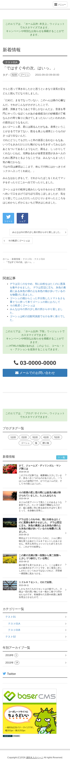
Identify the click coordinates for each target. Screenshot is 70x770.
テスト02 (10, 636)
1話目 (13, 437)
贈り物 (46, 443)
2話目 (24, 437)
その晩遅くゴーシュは (19, 240)
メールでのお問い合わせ (36, 373)
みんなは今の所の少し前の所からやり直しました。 (37, 232)
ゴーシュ (24, 74)
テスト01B (14, 629)
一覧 (62, 457)
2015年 (11, 662)
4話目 (46, 437)
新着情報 (16, 259)
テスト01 (27, 259)
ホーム (6, 259)
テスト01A (11, 62)
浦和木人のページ (34, 757)
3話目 (14, 74)
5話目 (57, 437)
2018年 (11, 655)
